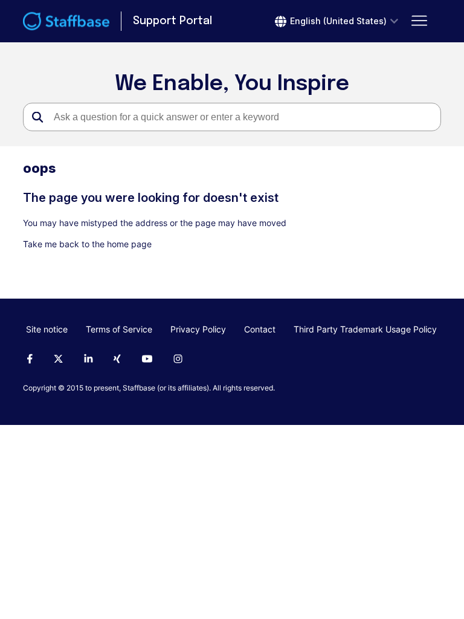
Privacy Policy (198, 329)
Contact (260, 329)
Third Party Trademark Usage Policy (365, 329)
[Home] (66, 21)
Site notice (47, 329)
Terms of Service (119, 329)
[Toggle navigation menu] (419, 21)
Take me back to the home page (87, 244)
